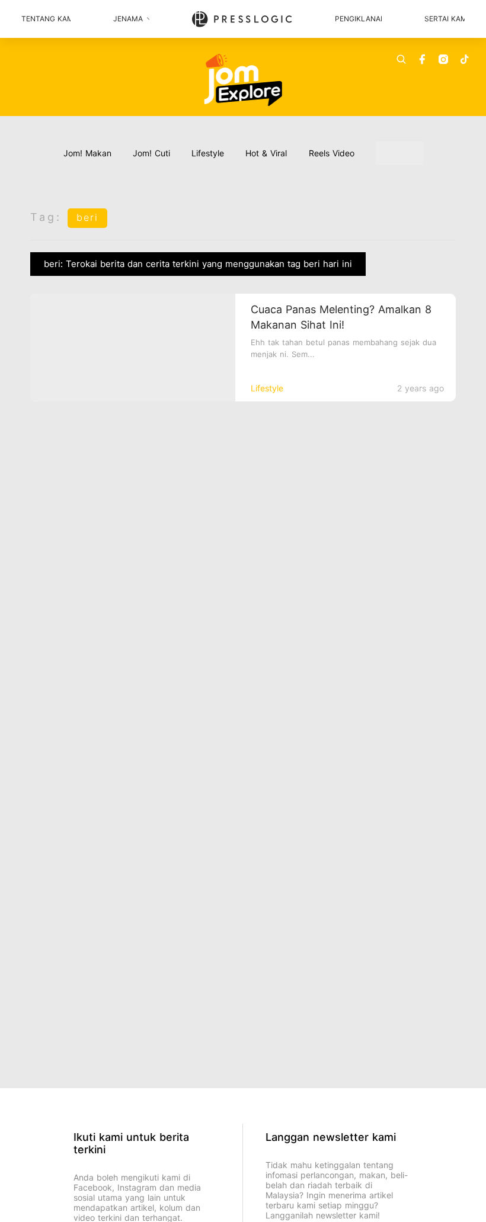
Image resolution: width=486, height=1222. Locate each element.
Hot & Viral (266, 153)
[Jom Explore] (243, 80)
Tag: (46, 217)
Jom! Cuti (151, 153)
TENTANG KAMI (46, 18)
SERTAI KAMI (444, 18)
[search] (401, 59)
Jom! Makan (87, 153)
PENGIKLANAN (358, 18)
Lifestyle (207, 153)
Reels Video (331, 153)
